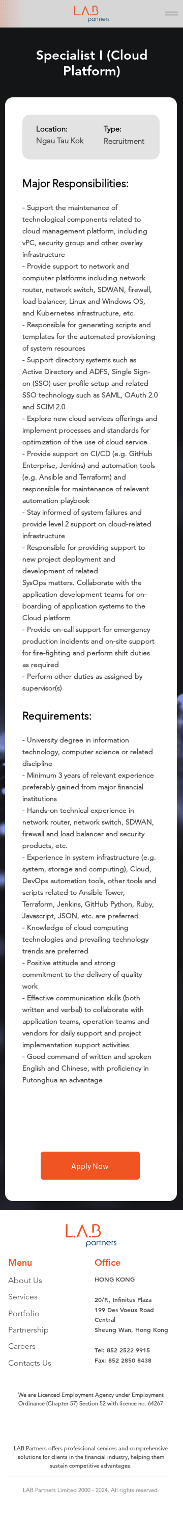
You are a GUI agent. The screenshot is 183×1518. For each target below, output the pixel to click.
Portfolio (24, 1313)
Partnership (28, 1330)
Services (23, 1296)
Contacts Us (29, 1363)
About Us (25, 1280)
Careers (22, 1346)
